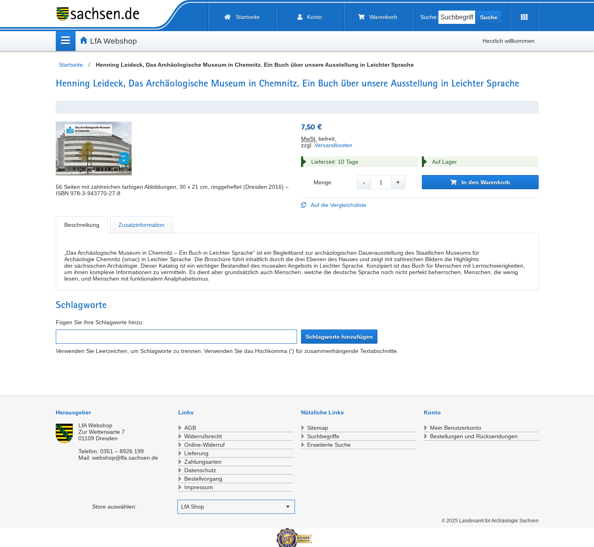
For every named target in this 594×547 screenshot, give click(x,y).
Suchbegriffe (323, 436)
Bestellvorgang (203, 478)
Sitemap (317, 428)
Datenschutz (200, 470)
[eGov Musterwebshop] (101, 14)
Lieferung (196, 453)
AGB (190, 428)
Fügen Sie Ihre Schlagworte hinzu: (100, 322)
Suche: (429, 17)
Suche (488, 17)
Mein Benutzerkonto (455, 428)
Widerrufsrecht (203, 436)
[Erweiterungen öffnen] (524, 17)
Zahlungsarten (202, 461)
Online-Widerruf (204, 444)
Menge (322, 182)
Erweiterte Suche (329, 444)
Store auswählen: (114, 506)
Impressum (198, 487)
